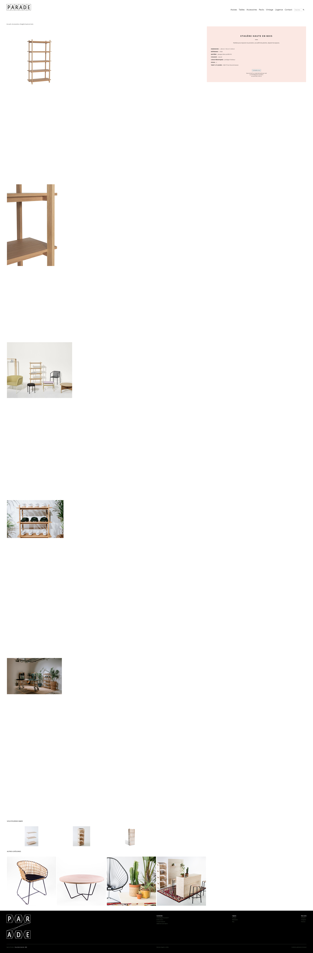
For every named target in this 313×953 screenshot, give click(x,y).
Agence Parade (10, 947)
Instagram (303, 919)
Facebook (303, 917)
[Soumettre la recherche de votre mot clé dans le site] (303, 10)
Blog (233, 921)
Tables (242, 9)
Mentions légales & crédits (162, 947)
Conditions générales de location (298, 947)
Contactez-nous (256, 70)
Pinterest (303, 921)
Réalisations (235, 919)
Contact (288, 9)
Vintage (269, 9)
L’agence (279, 9)
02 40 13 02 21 (258, 76)
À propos (234, 917)
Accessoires (251, 9)
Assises (234, 9)
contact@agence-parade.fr (256, 74)
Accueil (9, 24)
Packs (261, 9)
